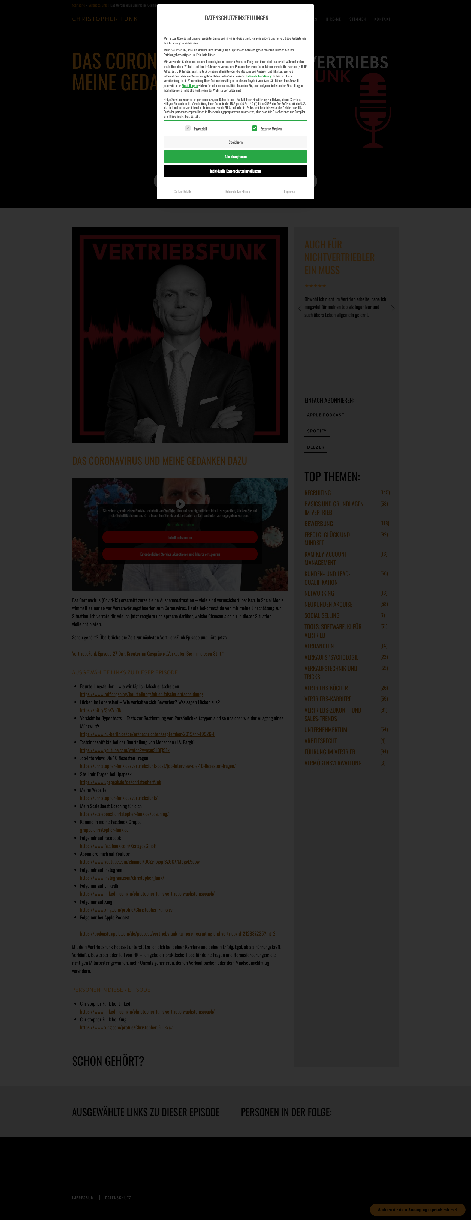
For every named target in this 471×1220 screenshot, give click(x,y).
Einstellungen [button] (190, 85)
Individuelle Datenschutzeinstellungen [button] (235, 171)
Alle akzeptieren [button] (236, 156)
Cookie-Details (182, 191)
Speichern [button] (236, 142)
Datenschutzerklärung (258, 76)
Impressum (290, 191)
